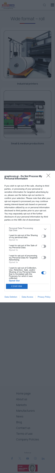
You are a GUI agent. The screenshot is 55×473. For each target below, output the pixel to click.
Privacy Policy (44, 297)
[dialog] (27, 236)
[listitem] (27, 229)
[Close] (49, 176)
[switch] (43, 236)
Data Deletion (11, 297)
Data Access (27, 297)
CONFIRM (16, 286)
